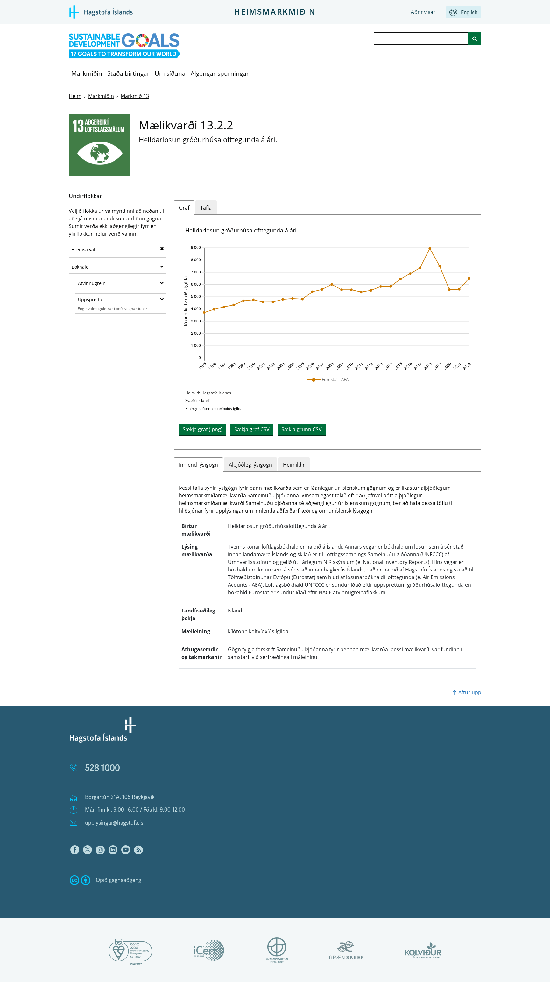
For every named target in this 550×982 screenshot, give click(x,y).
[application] (327, 308)
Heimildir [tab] (294, 464)
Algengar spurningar (220, 73)
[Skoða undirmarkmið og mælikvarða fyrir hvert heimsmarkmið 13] (99, 145)
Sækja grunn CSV (301, 429)
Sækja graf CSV (252, 429)
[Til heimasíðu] (124, 46)
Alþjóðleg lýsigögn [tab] (250, 464)
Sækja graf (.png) (202, 429)
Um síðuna (170, 73)
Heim (75, 96)
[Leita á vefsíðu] (474, 38)
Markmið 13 (135, 96)
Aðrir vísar (423, 12)
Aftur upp (469, 692)
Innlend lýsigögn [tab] (198, 464)
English (469, 13)
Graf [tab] (184, 207)
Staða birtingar (128, 73)
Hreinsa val (83, 249)
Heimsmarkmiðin (275, 12)
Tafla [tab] (206, 207)
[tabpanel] (327, 332)
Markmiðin (86, 73)
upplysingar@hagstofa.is (114, 822)
